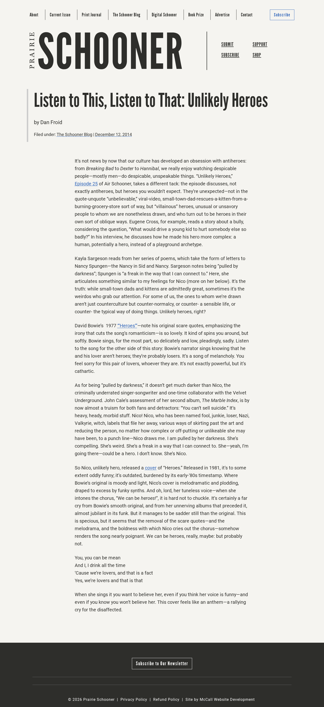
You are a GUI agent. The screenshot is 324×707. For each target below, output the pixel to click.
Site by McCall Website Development (220, 699)
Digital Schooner (164, 15)
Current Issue (60, 15)
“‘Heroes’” (127, 325)
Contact (247, 15)
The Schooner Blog (126, 15)
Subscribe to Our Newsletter (162, 663)
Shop (257, 55)
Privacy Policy (133, 699)
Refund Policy (166, 699)
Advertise (222, 15)
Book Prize (196, 15)
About (34, 15)
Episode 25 (86, 184)
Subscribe (282, 15)
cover (151, 468)
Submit (227, 44)
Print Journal (92, 15)
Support (260, 44)
